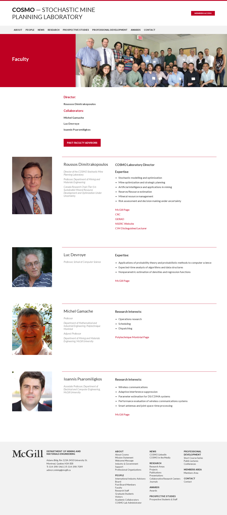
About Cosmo (122, 454)
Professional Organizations (128, 469)
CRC (117, 214)
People (30, 30)
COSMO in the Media (160, 457)
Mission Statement (124, 457)
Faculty (118, 487)
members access (203, 13)
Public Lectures (191, 461)
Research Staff (122, 490)
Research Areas (157, 466)
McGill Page (122, 209)
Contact (149, 30)
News (41, 30)
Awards (136, 30)
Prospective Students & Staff (163, 499)
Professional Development (109, 30)
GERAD (119, 219)
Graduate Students (124, 493)
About (18, 30)
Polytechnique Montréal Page (132, 337)
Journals (154, 481)
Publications (155, 472)
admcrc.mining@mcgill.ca (59, 470)
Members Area (191, 473)
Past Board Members (125, 484)
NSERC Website (124, 223)
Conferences (190, 464)
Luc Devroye (71, 123)
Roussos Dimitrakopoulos (80, 104)
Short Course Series (193, 458)
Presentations (156, 475)
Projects (154, 469)
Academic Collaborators (127, 499)
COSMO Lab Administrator (128, 502)
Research (53, 30)
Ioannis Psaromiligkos (77, 129)
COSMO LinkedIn (158, 454)
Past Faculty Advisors (82, 142)
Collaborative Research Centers (165, 478)
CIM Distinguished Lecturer (131, 228)
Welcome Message (124, 460)
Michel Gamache (74, 117)
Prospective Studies (76, 30)
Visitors (119, 496)
